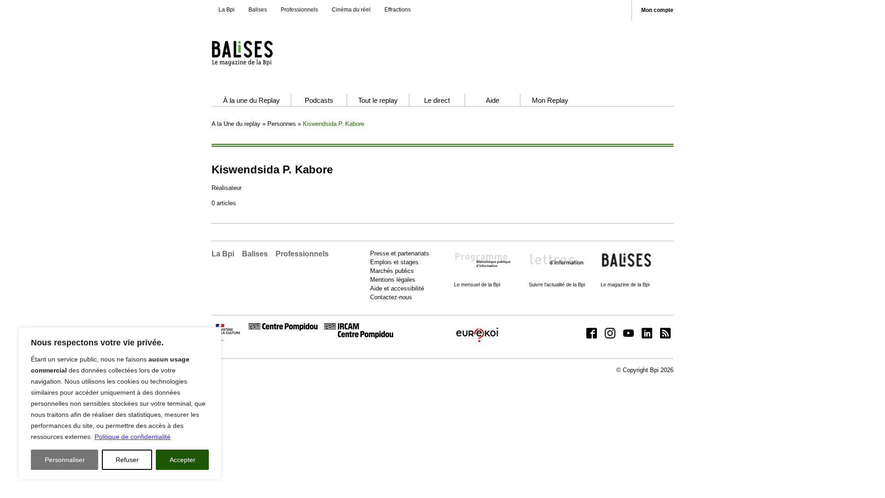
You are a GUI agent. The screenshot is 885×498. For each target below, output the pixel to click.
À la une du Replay (251, 100)
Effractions (397, 9)
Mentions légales (392, 279)
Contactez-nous (391, 297)
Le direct (437, 100)
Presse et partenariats (399, 253)
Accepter (182, 459)
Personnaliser (65, 459)
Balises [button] (255, 254)
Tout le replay (378, 100)
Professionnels (299, 9)
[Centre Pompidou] (283, 328)
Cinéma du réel (351, 9)
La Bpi (226, 9)
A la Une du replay (236, 123)
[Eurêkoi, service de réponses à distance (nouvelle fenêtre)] (477, 342)
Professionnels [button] (302, 254)
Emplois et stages (394, 262)
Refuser (127, 459)
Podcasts (319, 100)
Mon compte (657, 10)
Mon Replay (550, 100)
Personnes (281, 123)
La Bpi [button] (223, 254)
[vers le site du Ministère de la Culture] (228, 339)
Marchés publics (392, 270)
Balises (257, 9)
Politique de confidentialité (132, 436)
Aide (492, 100)
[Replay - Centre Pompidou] (260, 53)
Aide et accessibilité (397, 288)
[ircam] (358, 336)
